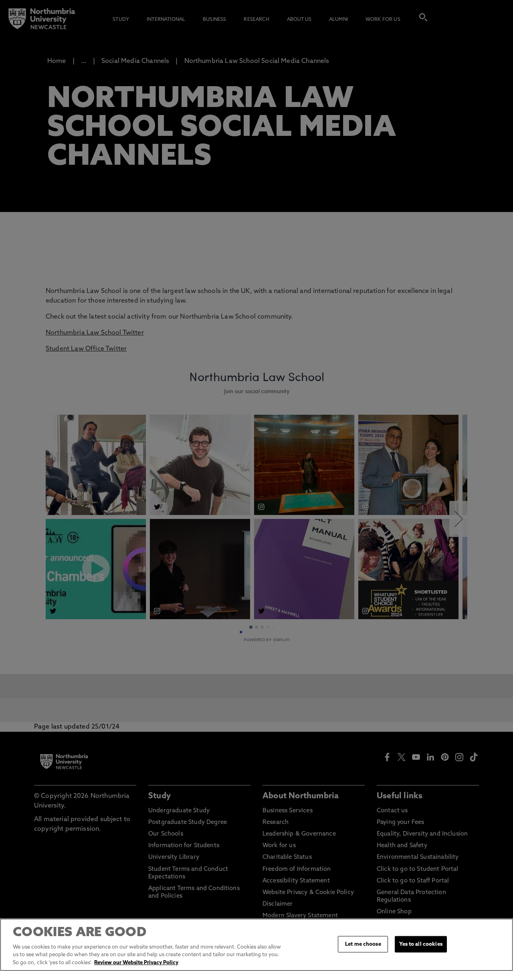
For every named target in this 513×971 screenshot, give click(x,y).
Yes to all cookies (420, 944)
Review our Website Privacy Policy (136, 962)
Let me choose (363, 944)
